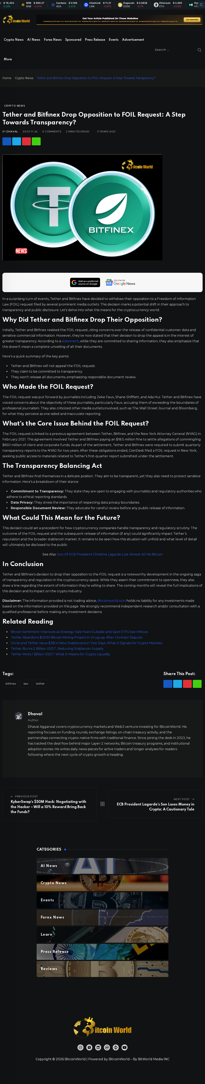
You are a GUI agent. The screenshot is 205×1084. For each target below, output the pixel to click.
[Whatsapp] (36, 141)
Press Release (95, 40)
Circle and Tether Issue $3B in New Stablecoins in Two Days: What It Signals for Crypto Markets (86, 643)
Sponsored (73, 40)
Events (114, 40)
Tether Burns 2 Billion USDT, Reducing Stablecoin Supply (57, 649)
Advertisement (133, 40)
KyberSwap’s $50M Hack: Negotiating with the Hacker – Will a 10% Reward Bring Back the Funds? (48, 807)
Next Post (182, 799)
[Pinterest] (26, 141)
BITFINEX (11, 683)
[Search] (200, 50)
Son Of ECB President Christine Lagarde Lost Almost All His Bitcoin (110, 554)
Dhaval (12, 131)
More (8, 59)
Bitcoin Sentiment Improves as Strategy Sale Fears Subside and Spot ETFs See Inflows (79, 632)
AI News (33, 40)
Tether (40, 683)
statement (70, 341)
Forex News (53, 40)
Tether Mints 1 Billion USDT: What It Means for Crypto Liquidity (60, 654)
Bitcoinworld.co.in (112, 601)
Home (6, 78)
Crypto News (14, 40)
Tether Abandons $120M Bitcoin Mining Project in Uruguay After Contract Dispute (76, 637)
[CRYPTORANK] (201, 5)
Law (26, 683)
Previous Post (26, 796)
